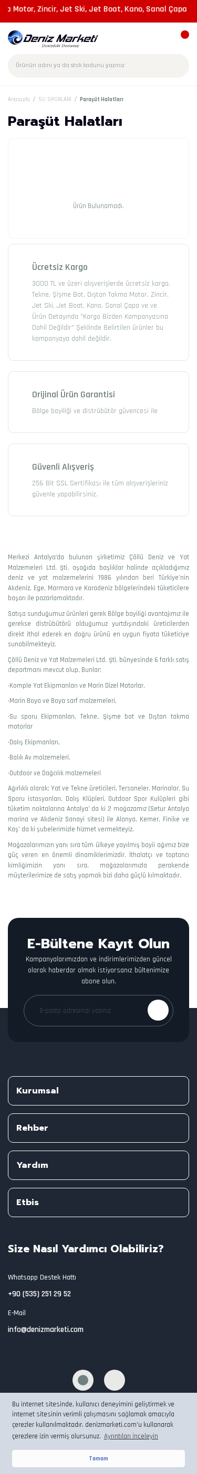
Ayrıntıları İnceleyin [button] (131, 1436)
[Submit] (158, 1010)
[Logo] (53, 39)
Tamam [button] (98, 1458)
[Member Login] (161, 39)
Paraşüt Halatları (101, 99)
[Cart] (180, 39)
